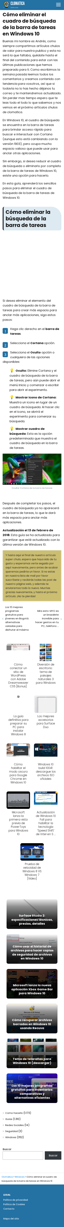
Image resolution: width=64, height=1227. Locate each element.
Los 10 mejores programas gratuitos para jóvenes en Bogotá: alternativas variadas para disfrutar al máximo (17, 618)
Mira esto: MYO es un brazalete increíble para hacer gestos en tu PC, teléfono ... (47, 618)
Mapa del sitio (11, 1218)
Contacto (8, 1208)
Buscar (7, 1149)
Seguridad (11, 1131)
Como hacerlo (14, 1113)
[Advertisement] (32, 265)
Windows (10, 1137)
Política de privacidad (15, 1200)
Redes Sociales (14, 1125)
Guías (8, 1119)
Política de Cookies (14, 1204)
